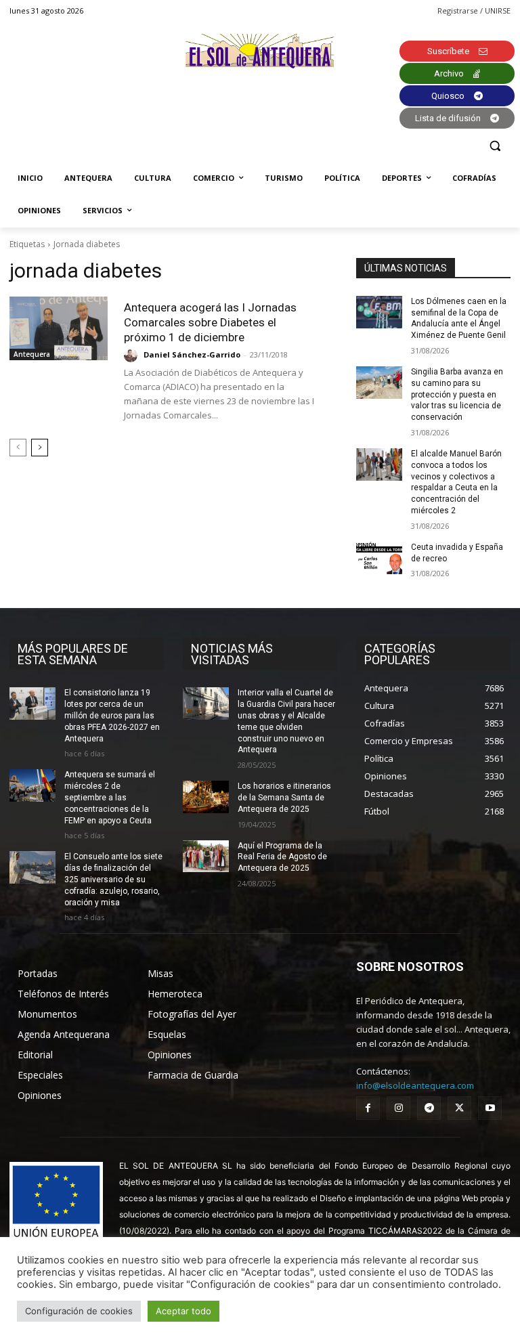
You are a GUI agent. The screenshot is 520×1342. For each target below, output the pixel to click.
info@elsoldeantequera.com (415, 1085)
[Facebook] (368, 1108)
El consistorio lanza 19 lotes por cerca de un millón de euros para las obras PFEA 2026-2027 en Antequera (112, 715)
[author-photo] (133, 355)
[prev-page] (17, 447)
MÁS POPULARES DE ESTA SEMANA (73, 654)
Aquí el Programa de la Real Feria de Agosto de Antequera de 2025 (282, 857)
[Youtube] (490, 1108)
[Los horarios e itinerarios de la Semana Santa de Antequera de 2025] (206, 797)
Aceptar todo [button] (183, 1310)
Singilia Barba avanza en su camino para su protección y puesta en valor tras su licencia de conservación (457, 394)
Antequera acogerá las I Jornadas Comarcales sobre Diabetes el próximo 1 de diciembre (210, 322)
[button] (495, 146)
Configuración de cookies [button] (79, 1310)
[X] (459, 1108)
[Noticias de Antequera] (260, 51)
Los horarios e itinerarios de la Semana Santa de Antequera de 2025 (284, 797)
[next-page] (39, 447)
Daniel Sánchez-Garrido (192, 354)
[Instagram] (398, 1108)
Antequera (32, 354)
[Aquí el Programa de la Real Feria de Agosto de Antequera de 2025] (206, 856)
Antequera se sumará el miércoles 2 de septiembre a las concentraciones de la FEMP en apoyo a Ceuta (109, 797)
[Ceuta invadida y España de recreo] (379, 558)
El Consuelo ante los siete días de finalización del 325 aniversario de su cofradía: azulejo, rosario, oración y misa (113, 879)
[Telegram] (429, 1108)
